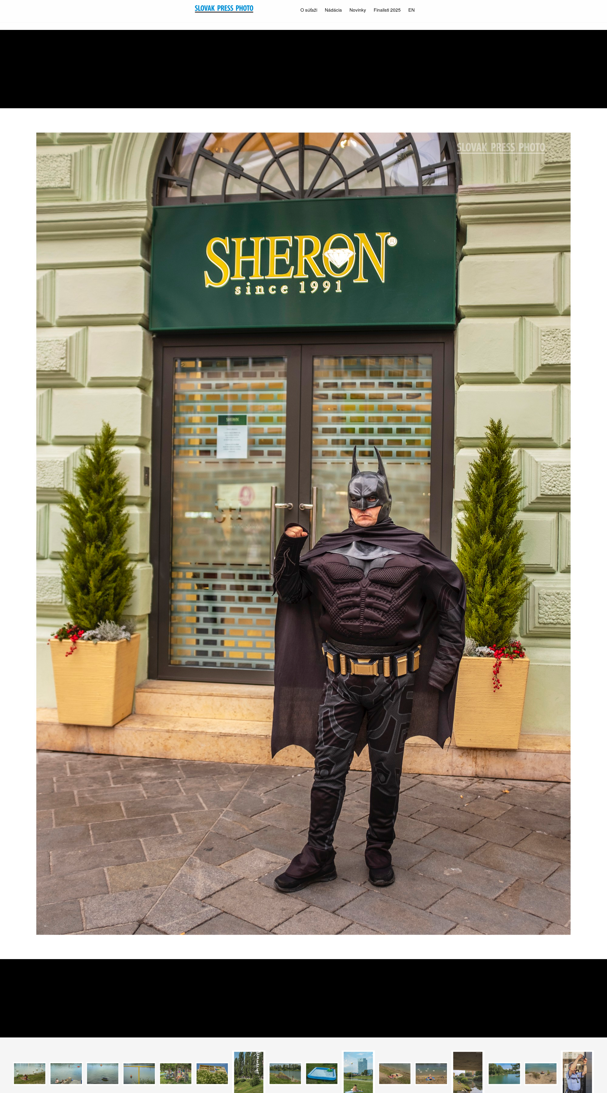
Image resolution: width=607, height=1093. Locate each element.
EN (411, 9)
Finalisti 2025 (387, 9)
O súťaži (308, 9)
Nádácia (333, 9)
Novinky (357, 9)
